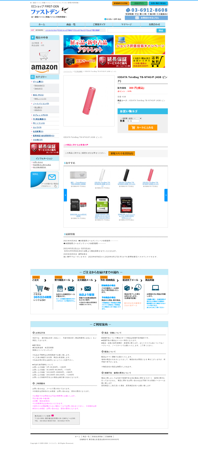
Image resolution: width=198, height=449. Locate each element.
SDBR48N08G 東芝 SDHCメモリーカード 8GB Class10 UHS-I (102, 216)
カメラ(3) (37, 127)
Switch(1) (38, 88)
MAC (70, 30)
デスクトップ (63, 30)
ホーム (77, 436)
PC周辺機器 (78, 71)
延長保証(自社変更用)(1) (43, 136)
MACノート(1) (40, 99)
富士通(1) (38, 107)
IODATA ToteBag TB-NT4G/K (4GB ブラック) (126, 183)
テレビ (89, 30)
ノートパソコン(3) (41, 103)
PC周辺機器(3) (39, 119)
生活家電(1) (38, 131)
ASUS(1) (38, 110)
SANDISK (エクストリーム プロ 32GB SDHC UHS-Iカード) (126, 216)
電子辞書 (95, 30)
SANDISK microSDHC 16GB (78, 215)
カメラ (83, 30)
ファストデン (67, 71)
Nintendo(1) (39, 85)
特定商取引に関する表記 (42, 165)
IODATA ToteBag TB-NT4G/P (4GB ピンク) (151, 183)
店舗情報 (108, 436)
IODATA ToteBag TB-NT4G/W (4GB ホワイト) (102, 184)
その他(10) (38, 140)
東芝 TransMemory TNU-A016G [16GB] (78, 183)
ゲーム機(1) (38, 82)
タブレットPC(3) (40, 115)
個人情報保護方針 (39, 167)
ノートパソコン (51, 30)
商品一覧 (86, 436)
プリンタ (76, 30)
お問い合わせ (38, 162)
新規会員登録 (97, 436)
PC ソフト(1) (39, 123)
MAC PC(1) (38, 95)
